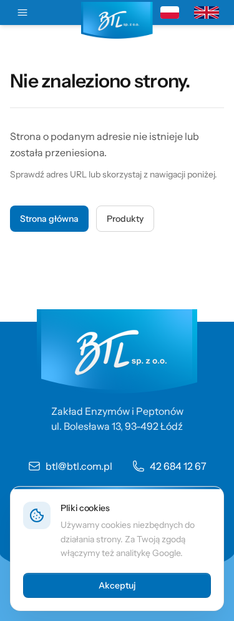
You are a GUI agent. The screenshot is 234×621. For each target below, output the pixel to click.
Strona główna (49, 218)
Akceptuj (117, 585)
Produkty (125, 218)
